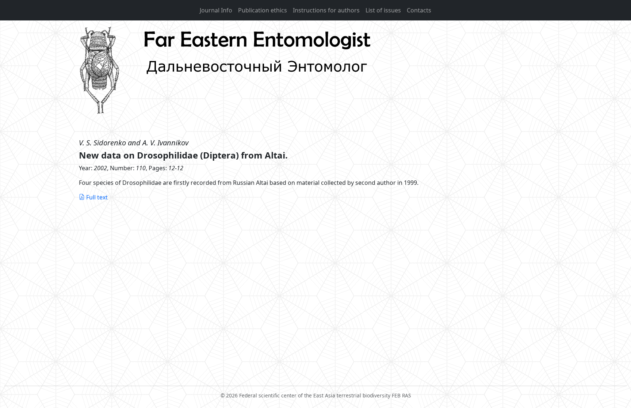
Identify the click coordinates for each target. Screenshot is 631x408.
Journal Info (216, 10)
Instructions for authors (326, 10)
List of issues (383, 10)
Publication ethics (262, 10)
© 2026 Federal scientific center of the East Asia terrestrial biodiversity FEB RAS (316, 395)
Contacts (419, 10)
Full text (97, 197)
